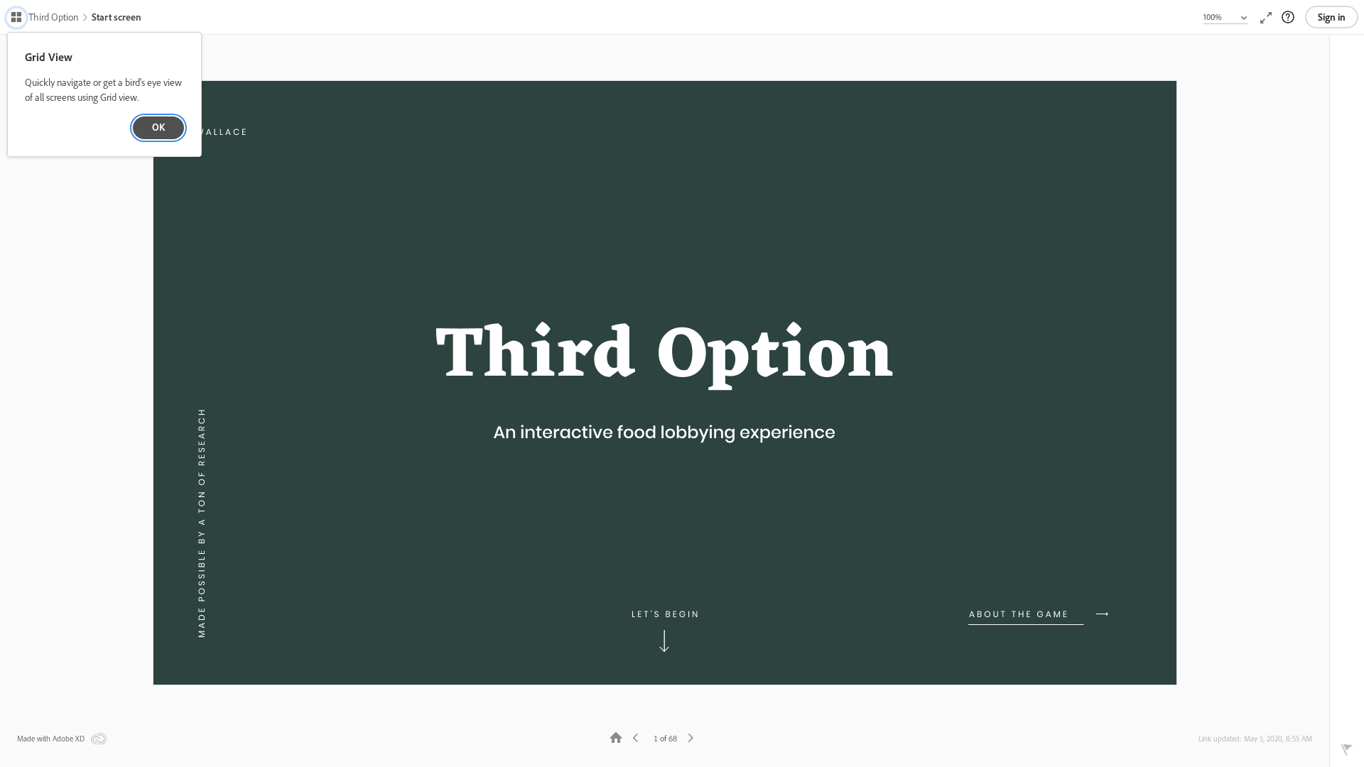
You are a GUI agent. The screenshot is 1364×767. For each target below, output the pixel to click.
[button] (44, 18)
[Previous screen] (636, 737)
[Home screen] (616, 737)
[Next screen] (690, 737)
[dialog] (104, 95)
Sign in (1332, 17)
